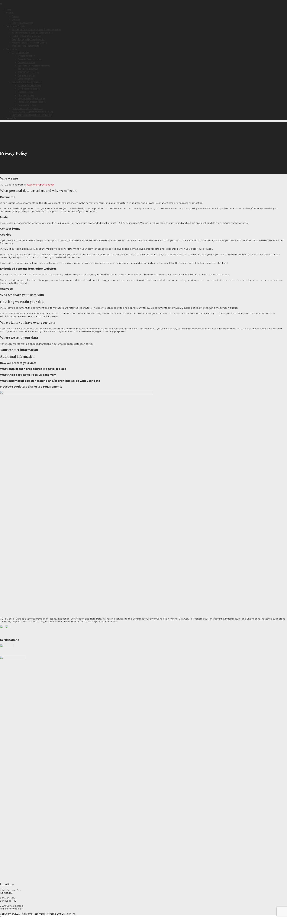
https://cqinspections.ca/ (40, 184)
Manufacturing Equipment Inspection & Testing (32, 111)
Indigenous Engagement (22, 22)
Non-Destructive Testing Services (26, 82)
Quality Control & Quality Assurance (27, 108)
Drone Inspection (25, 78)
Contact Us (11, 118)
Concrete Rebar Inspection (29, 59)
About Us (10, 12)
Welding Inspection (26, 55)
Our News (16, 19)
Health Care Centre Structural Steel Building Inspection (36, 29)
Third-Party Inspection (28, 68)
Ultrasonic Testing (26, 95)
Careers (15, 16)
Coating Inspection (26, 62)
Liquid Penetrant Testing (29, 88)
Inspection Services (20, 52)
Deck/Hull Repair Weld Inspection (26, 36)
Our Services (11, 49)
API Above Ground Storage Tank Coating (29, 42)
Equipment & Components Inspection (34, 65)
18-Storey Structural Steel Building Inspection (32, 32)
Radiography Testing (27, 105)
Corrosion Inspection (27, 75)
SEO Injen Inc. (68, 913)
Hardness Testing (25, 91)
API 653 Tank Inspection (28, 72)
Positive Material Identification (31, 98)
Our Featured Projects (15, 26)
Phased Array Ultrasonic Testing (32, 101)
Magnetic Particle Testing (29, 85)
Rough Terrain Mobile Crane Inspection (29, 39)
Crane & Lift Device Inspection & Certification (32, 114)
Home (8, 9)
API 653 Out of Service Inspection (27, 45)
